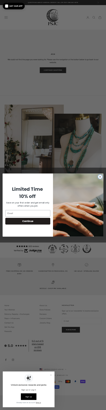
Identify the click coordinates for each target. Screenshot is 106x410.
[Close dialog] (100, 177)
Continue (27, 221)
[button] (14, 6)
